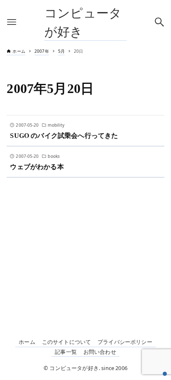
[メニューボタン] (11, 22)
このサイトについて (66, 342)
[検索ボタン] (159, 22)
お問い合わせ (99, 351)
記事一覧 (66, 351)
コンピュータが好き (83, 22)
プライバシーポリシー (125, 342)
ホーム (27, 342)
